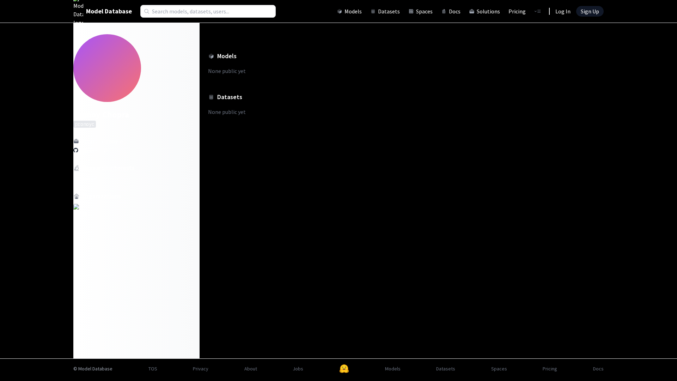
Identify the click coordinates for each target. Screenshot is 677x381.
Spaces (424, 11)
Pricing (517, 11)
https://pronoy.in (102, 141)
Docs (455, 11)
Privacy (200, 368)
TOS (152, 368)
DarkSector (94, 150)
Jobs (298, 368)
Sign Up (590, 11)
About (250, 368)
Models (353, 11)
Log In (563, 11)
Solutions (488, 11)
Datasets (389, 11)
